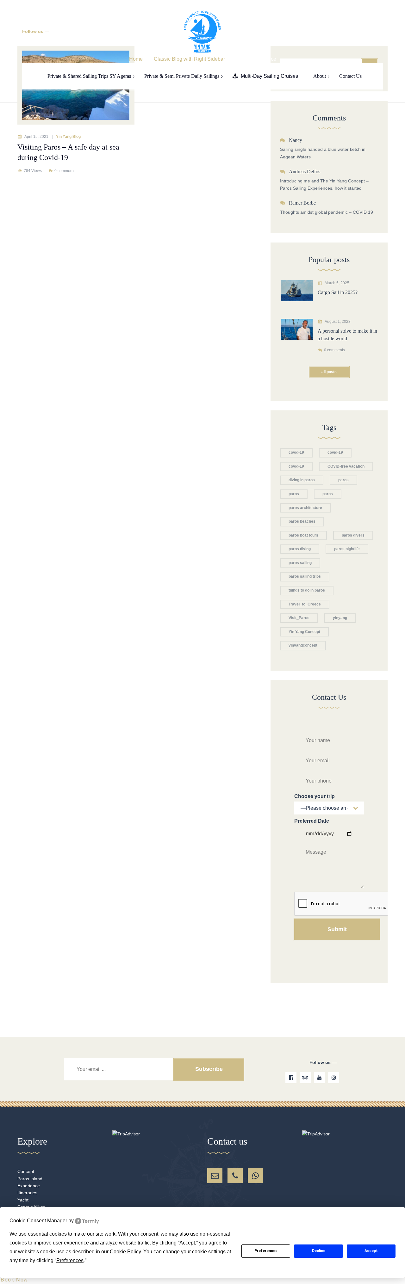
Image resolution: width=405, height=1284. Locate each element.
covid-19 (296, 452)
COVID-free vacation (345, 466)
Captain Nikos (31, 1206)
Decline (318, 1251)
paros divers (353, 535)
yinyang (340, 618)
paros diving (300, 549)
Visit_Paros (299, 618)
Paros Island (29, 1178)
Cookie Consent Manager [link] (38, 1220)
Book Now (14, 1279)
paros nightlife (347, 549)
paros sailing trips (305, 576)
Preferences (265, 1251)
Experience (28, 1185)
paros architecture (305, 508)
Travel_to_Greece (305, 604)
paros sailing (300, 563)
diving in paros (302, 480)
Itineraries (27, 1192)
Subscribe (209, 1069)
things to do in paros (307, 590)
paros (343, 480)
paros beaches (302, 521)
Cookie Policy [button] (125, 1251)
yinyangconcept (303, 645)
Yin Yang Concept (304, 632)
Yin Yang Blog (68, 136)
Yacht (22, 1199)
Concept (25, 1171)
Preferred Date (311, 821)
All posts (329, 372)
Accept (371, 1251)
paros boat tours (303, 535)
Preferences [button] (70, 1260)
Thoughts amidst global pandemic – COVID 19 (326, 212)
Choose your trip (314, 796)
